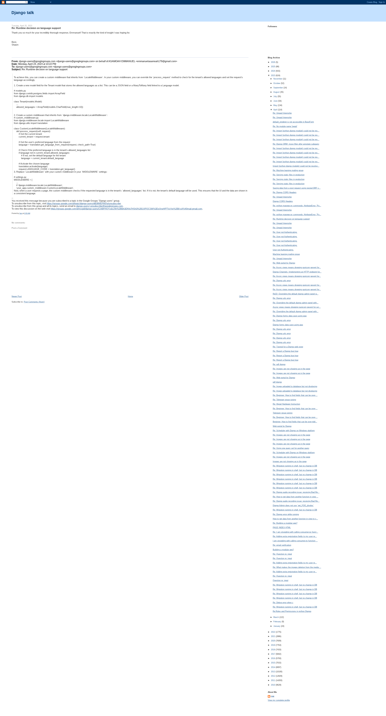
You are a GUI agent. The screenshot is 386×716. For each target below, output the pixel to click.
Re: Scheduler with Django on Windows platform (294, 430)
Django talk (22, 12)
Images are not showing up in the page (290, 461)
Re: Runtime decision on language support (291, 219)
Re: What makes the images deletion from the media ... (297, 567)
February (277, 621)
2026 (273, 62)
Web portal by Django (282, 426)
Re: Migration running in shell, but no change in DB (295, 466)
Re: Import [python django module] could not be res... (296, 131)
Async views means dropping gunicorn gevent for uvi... (297, 307)
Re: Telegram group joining (284, 400)
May (275, 105)
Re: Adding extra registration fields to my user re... (295, 536)
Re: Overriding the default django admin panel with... (295, 303)
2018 (273, 649)
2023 (273, 75)
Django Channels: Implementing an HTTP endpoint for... (297, 272)
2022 (273, 632)
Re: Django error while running (286, 514)
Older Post (243, 296)
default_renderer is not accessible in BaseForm (293, 122)
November (278, 79)
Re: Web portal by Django (284, 263)
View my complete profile (279, 700)
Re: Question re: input (282, 554)
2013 (273, 671)
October (277, 83)
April (275, 110)
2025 (273, 66)
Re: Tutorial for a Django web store (288, 347)
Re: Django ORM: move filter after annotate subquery (296, 144)
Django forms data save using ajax (288, 325)
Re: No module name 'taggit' (285, 126)
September (278, 88)
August (276, 92)
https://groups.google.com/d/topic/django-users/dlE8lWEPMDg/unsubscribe (84, 203)
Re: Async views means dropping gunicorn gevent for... (297, 267)
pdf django (277, 382)
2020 (273, 641)
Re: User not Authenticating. (285, 232)
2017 (273, 654)
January (277, 626)
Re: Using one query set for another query (291, 448)
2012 (273, 676)
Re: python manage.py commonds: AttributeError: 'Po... (297, 206)
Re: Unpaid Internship (282, 113)
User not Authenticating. (283, 250)
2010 (273, 685)
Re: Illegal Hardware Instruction (286, 404)
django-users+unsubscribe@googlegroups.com (99, 206)
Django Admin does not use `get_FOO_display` (293, 505)
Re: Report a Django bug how (285, 351)
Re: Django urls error (282, 280)
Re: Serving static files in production (288, 175)
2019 (273, 645)
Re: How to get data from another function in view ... (295, 497)
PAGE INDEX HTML (282, 527)
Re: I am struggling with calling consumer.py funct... (295, 532)
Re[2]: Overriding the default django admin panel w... (295, 294)
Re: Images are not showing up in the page (291, 369)
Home (130, 296)
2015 (273, 663)
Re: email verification (282, 545)
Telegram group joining (282, 413)
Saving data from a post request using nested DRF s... (297, 188)
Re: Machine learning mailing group (288, 170)
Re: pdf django (279, 364)
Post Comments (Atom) (34, 302)
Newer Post (17, 296)
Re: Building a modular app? (285, 523)
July (275, 96)
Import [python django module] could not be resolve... (296, 166)
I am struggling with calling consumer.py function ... (295, 541)
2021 (273, 636)
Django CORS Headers (283, 201)
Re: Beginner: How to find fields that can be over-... (295, 395)
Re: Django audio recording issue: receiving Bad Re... (296, 492)
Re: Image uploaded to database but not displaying (295, 386)
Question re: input (280, 580)
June (275, 101)
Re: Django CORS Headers (284, 192)
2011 (273, 680)
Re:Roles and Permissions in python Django (292, 611)
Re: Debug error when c (283, 602)
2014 (273, 667)
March (276, 617)
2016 (273, 658)
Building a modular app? (283, 550)
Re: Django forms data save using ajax (290, 316)
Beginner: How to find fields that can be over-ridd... (295, 422)
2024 (273, 71)
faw (272, 696)
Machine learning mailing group (286, 254)
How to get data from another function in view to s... (295, 519)
